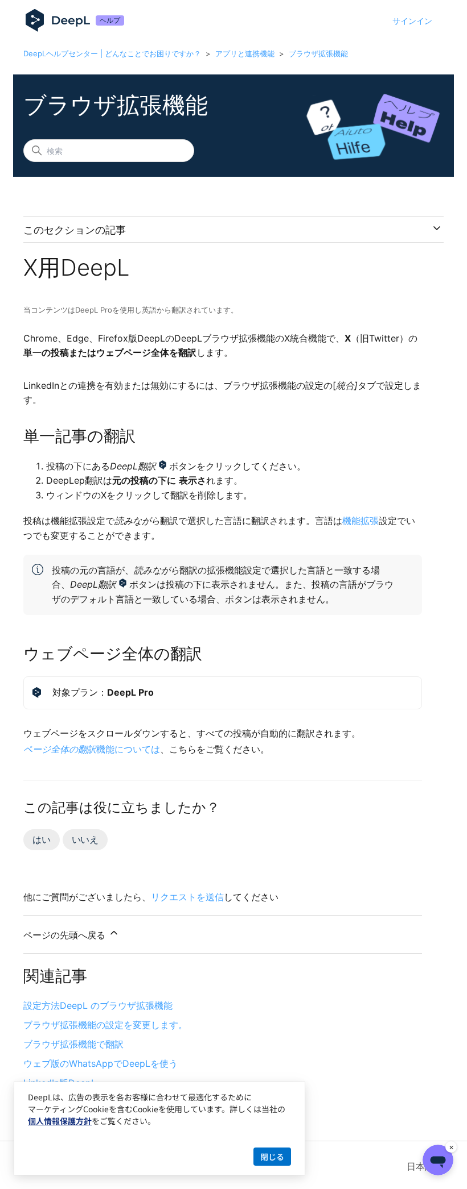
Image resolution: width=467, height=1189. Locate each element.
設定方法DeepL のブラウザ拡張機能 (98, 1005)
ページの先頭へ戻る (65, 935)
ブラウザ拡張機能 (318, 53)
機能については (91, 749)
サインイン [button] (412, 21)
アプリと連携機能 (245, 53)
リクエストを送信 (187, 897)
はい (41, 839)
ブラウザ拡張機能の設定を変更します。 (105, 1024)
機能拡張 (360, 520)
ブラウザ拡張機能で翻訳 (73, 1044)
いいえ (85, 839)
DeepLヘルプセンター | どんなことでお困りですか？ (112, 53)
